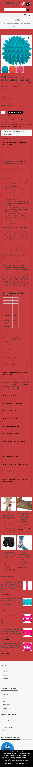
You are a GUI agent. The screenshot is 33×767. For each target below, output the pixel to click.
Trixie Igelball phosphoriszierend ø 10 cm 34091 (15, 464)
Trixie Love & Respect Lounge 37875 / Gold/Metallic (24, 515)
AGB (4, 701)
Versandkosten (15, 86)
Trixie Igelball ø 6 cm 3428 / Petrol (12, 426)
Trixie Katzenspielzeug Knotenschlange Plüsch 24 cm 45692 (24, 555)
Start (4, 23)
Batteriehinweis (7, 704)
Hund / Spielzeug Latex (25, 124)
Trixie (19, 126)
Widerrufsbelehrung (8, 727)
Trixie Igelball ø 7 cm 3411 (9, 395)
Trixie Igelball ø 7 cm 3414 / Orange (12, 411)
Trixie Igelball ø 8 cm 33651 (10, 449)
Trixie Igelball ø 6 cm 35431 (10, 472)
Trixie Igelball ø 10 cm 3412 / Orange (12, 403)
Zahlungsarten (6, 720)
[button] (29, 38)
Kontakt (5, 671)
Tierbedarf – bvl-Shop (16, 2)
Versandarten (6, 349)
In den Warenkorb (14, 112)
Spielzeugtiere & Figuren (8, 122)
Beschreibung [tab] (7, 131)
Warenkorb (6, 678)
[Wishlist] (22, 4)
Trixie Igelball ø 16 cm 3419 (10, 418)
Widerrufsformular (8, 731)
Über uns (5, 694)
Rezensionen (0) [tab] (7, 134)
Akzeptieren (8, 763)
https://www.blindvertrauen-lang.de (12, 365)
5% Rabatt (23, 23)
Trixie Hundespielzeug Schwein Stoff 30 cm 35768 (8, 516)
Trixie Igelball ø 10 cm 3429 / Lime (12, 433)
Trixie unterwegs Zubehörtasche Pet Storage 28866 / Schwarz (8, 555)
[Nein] (31, 758)
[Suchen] (28, 10)
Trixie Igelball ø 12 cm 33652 (10, 456)
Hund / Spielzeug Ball (13, 124)
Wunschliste (6, 682)
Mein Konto (6, 675)
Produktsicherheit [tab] (19, 131)
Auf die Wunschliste (6, 115)
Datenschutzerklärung (9, 708)
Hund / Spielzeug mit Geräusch (9, 126)
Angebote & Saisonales (13, 23)
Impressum (6, 698)
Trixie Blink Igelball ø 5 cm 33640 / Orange (14, 441)
